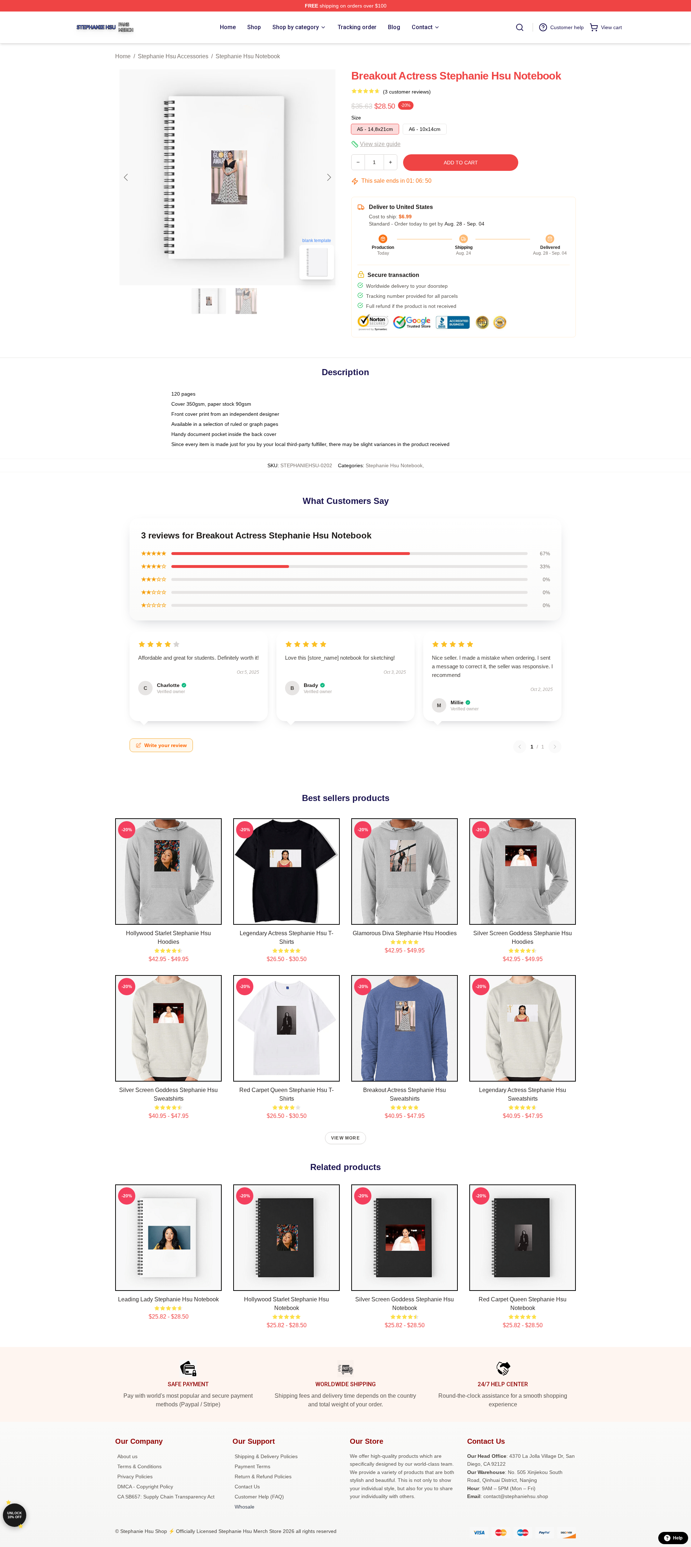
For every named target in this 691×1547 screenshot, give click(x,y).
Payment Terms (252, 1466)
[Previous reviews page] (519, 746)
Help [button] (677, 1538)
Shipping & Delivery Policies (266, 1456)
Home (123, 56)
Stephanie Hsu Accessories (173, 56)
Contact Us (247, 1486)
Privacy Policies (135, 1476)
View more (345, 1138)
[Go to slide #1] (208, 301)
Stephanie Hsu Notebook (248, 56)
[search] (519, 27)
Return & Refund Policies (263, 1476)
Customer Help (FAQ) (259, 1497)
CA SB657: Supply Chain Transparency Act (165, 1497)
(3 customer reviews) (407, 92)
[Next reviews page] (554, 746)
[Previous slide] (126, 177)
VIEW (168, 917)
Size (356, 117)
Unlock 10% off (14, 1515)
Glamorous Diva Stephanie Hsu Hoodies (405, 933)
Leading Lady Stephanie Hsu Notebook (168, 1299)
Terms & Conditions (139, 1466)
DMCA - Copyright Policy (145, 1486)
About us (127, 1456)
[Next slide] (328, 177)
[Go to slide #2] (246, 301)
